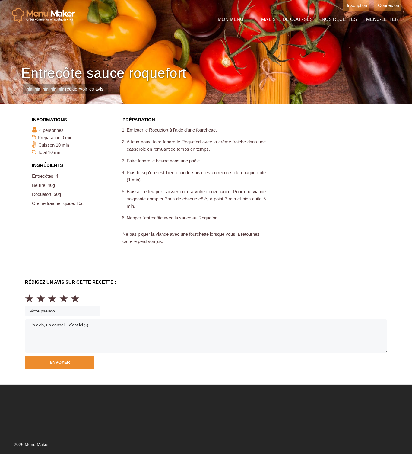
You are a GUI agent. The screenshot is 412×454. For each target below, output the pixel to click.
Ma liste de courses (287, 19)
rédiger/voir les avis (84, 89)
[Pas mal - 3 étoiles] (45, 89)
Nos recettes (339, 19)
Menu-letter (382, 19)
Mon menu (230, 19)
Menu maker (46, 15)
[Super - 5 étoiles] (61, 89)
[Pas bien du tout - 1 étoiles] (30, 89)
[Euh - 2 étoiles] (38, 89)
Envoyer (60, 362)
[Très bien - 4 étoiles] (53, 89)
